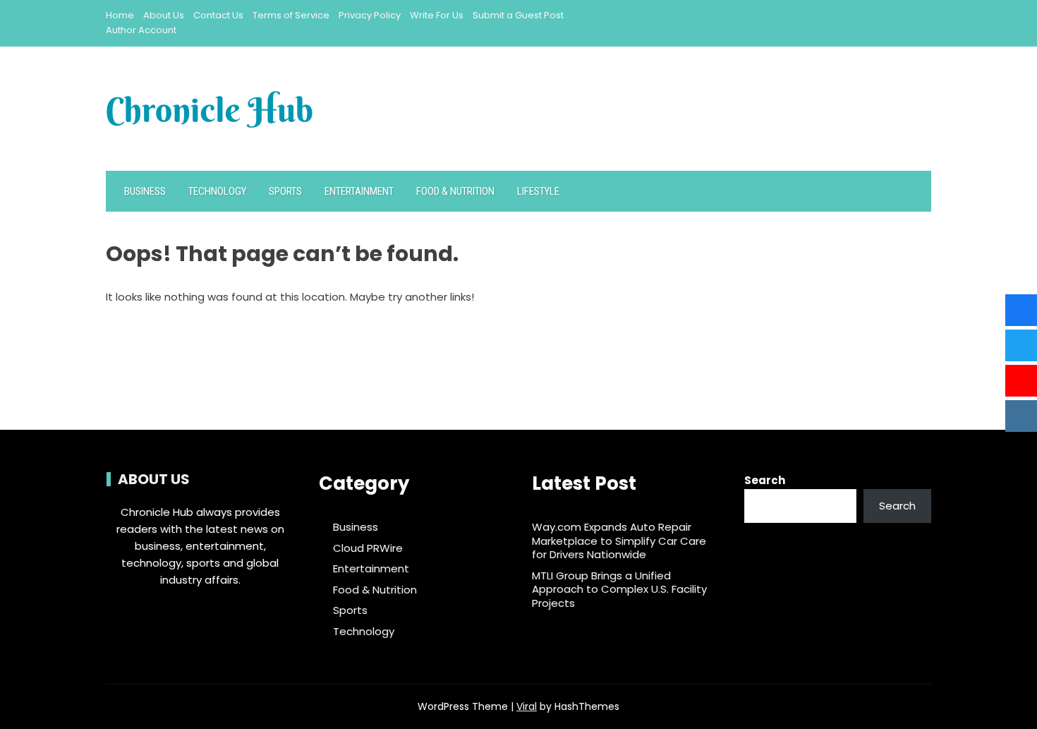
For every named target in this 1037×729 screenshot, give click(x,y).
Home (120, 15)
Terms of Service (291, 15)
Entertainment (359, 191)
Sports (285, 191)
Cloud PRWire (368, 548)
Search (764, 480)
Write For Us (436, 15)
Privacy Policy (370, 15)
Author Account (141, 30)
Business (145, 191)
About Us (163, 15)
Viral (526, 706)
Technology (217, 191)
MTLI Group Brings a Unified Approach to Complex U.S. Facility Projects (619, 589)
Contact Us (218, 15)
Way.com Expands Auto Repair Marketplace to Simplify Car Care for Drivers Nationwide (619, 540)
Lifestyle (538, 191)
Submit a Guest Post (518, 15)
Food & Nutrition (455, 191)
